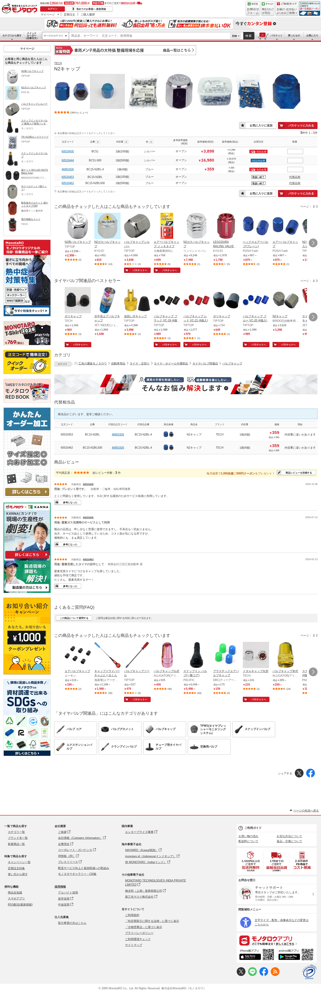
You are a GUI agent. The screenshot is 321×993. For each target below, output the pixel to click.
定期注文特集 (16, 868)
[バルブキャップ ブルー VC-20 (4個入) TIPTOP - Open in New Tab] (256, 300)
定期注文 (69, 14)
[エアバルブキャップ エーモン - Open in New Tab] (78, 655)
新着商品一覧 (16, 844)
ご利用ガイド (253, 827)
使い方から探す (18, 874)
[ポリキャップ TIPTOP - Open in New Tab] (226, 300)
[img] (20, 9)
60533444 (68, 160)
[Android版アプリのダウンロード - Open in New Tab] (297, 955)
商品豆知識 (15, 892)
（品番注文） (31, 35)
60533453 (68, 177)
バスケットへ (140, 270)
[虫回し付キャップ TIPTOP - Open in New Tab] (137, 300)
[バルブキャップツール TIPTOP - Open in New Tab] (137, 655)
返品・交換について (289, 841)
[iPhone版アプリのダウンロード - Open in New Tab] (257, 955)
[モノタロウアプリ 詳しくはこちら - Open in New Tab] (277, 940)
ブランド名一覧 (18, 838)
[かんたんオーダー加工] (27, 496)
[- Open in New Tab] (250, 861)
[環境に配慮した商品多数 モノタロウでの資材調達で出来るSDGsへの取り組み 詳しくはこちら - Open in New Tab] (27, 755)
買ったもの (294, 35)
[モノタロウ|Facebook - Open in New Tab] (263, 975)
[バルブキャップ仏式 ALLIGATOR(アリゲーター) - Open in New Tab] (167, 655)
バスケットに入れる (301, 125)
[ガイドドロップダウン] (286, 11)
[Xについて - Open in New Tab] (241, 975)
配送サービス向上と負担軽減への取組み (83, 868)
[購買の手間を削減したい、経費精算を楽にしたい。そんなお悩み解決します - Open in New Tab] (186, 384)
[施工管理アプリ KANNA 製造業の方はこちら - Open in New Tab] (27, 592)
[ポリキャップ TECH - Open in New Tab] (78, 300)
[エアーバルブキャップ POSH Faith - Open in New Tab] (286, 226)
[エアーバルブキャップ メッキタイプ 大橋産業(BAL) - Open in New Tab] (167, 226)
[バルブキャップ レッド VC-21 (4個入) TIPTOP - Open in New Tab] (196, 300)
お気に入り (312, 35)
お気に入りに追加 (261, 125)
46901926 (68, 169)
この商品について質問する (74, 618)
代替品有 (294, 177)
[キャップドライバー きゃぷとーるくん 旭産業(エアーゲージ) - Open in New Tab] (107, 655)
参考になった (70, 502)
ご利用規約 (132, 915)
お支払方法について (289, 836)
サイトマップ (133, 945)
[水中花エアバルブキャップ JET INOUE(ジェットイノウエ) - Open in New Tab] (107, 300)
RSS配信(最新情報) (20, 904)
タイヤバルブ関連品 (205, 363)
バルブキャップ (232, 363)
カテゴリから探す (12, 35)
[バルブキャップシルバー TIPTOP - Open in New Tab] (137, 226)
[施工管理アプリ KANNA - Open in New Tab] (27, 558)
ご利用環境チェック (138, 939)
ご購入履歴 (88, 14)
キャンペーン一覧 (19, 862)
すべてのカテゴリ (53, 35)
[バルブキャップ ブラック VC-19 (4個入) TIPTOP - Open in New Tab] (167, 300)
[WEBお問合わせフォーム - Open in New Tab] (253, 8)
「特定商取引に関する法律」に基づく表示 (152, 921)
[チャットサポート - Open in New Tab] (267, 8)
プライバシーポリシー (139, 933)
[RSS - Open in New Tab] (275, 975)
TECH (58, 63)
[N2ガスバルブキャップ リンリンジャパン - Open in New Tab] (196, 226)
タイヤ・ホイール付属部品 (171, 363)
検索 (248, 35)
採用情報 (60, 886)
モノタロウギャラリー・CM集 (77, 874)
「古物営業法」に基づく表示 (143, 927)
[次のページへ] (313, 243)
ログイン (52, 8)
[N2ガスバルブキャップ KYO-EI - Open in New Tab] (107, 226)
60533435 (68, 151)
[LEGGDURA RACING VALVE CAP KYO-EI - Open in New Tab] (226, 226)
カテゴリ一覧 (16, 832)
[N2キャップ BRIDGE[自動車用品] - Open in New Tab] (286, 300)
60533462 (68, 183)
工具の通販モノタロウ (92, 363)
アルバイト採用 (68, 892)
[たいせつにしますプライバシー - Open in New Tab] (309, 972)
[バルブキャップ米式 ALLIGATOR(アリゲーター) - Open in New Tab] (286, 655)
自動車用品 (118, 363)
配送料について (248, 841)
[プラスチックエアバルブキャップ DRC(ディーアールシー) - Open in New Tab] (226, 655)
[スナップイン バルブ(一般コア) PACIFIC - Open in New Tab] (196, 655)
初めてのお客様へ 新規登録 (91, 9)
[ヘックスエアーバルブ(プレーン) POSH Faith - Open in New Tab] (256, 226)
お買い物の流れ (248, 836)
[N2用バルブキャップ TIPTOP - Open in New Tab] (78, 226)
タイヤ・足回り (140, 363)
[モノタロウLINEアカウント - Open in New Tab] (252, 975)
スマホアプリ (16, 898)
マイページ (48, 14)
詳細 (234, 36)
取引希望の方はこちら (72, 923)
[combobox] (149, 36)
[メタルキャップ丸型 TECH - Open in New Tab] (256, 655)
